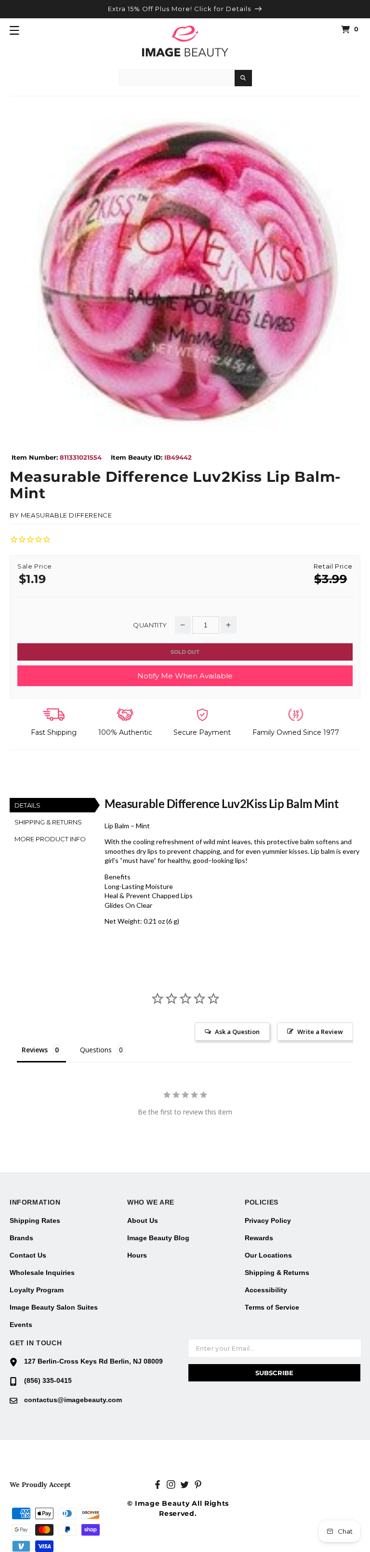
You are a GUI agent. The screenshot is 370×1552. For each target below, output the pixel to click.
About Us (142, 1220)
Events (21, 1324)
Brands (21, 1238)
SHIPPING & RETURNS (48, 822)
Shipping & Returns (277, 1272)
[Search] (243, 78)
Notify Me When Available (185, 675)
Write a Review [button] (320, 1031)
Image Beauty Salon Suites (54, 1307)
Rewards (259, 1238)
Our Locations (268, 1255)
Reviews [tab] (35, 1049)
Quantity (150, 625)
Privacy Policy (268, 1220)
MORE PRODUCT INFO (50, 839)
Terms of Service (272, 1307)
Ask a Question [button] (237, 1031)
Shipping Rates (35, 1220)
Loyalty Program (37, 1290)
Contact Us (28, 1255)
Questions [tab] (96, 1049)
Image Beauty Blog (158, 1238)
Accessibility (266, 1290)
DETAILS (27, 805)
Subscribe (274, 1373)
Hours (137, 1255)
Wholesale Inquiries (42, 1272)
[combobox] (177, 77)
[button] (14, 30)
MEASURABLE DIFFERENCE (66, 515)
